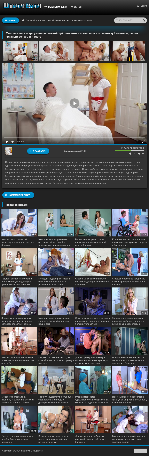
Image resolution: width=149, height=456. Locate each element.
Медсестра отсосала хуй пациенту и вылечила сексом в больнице (17, 242)
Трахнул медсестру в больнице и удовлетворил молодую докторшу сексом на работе (55, 399)
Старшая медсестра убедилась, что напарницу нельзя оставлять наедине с (129, 281)
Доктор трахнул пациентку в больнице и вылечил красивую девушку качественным (91, 360)
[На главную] (21, 7)
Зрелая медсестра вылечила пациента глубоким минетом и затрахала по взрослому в (128, 321)
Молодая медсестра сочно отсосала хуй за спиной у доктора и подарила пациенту (54, 242)
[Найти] (144, 20)
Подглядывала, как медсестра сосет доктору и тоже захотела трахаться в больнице (128, 360)
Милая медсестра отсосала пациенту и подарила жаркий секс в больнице (90, 242)
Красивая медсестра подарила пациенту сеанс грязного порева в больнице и (129, 242)
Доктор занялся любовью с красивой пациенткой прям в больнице (90, 439)
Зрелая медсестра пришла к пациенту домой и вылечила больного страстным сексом (16, 321)
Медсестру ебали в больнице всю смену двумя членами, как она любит (17, 360)
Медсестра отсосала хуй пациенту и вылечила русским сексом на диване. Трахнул (17, 399)
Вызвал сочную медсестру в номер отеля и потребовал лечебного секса (53, 439)
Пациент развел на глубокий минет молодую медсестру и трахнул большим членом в (16, 281)
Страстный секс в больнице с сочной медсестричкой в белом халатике (92, 281)
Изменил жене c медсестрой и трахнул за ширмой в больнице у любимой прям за (129, 399)
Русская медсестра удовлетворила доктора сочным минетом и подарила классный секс (92, 399)
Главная (76, 7)
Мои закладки (57, 7)
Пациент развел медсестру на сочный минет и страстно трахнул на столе (56, 360)
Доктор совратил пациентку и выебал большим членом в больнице (17, 439)
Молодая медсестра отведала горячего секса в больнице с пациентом (54, 321)
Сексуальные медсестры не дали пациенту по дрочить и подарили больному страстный (92, 321)
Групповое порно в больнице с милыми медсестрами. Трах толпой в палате (128, 439)
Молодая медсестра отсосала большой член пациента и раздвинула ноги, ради (54, 281)
